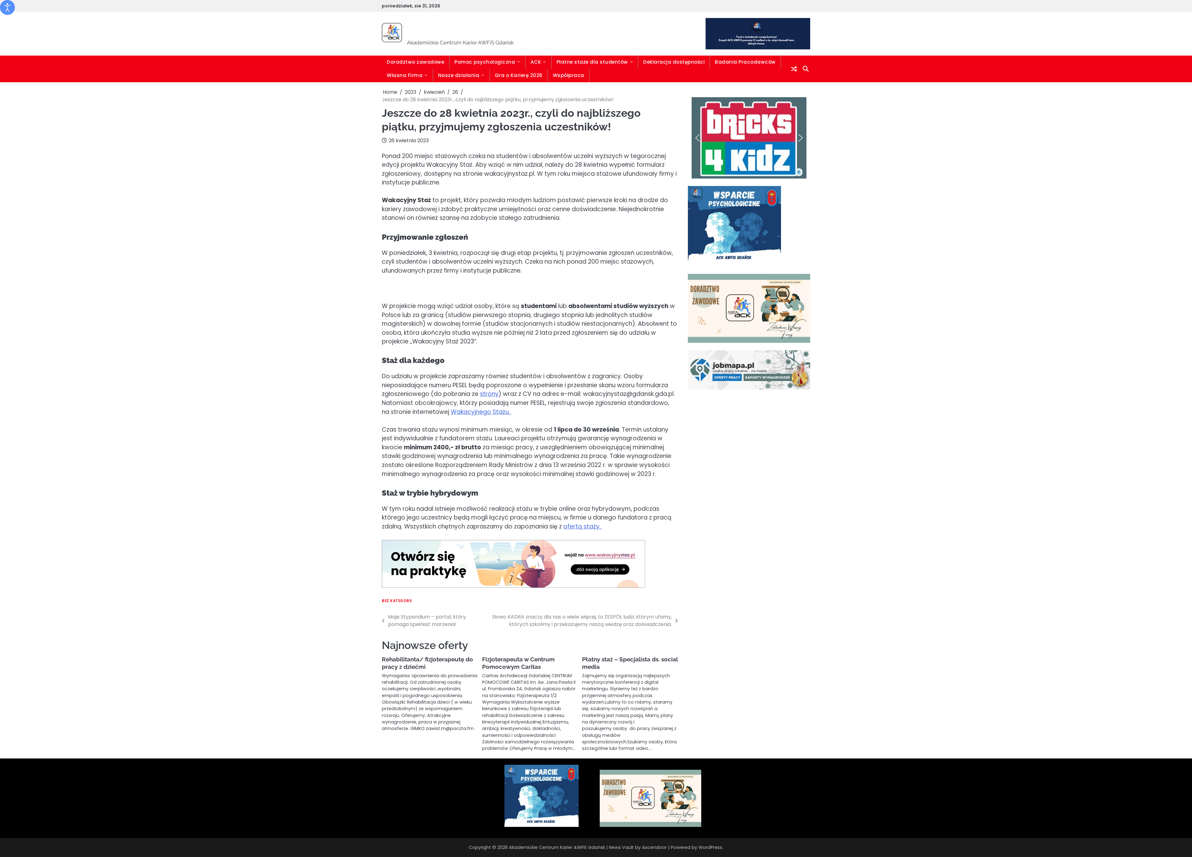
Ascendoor (654, 847)
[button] (697, 138)
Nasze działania (459, 75)
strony (489, 394)
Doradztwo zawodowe (415, 62)
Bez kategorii (397, 601)
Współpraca (568, 75)
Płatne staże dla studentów (592, 62)
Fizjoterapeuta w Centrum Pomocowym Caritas (518, 663)
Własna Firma (404, 75)
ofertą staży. (582, 526)
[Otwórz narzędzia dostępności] (7, 7)
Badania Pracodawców (745, 62)
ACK (536, 62)
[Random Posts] (794, 69)
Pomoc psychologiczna (484, 62)
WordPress (710, 847)
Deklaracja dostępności (674, 62)
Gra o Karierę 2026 (519, 75)
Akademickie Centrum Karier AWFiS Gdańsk (552, 29)
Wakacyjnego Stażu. (481, 412)
